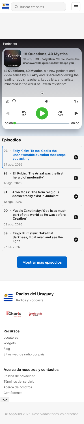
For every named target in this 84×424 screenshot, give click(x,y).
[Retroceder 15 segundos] (23, 113)
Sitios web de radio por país (24, 354)
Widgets (10, 343)
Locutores (11, 337)
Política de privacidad (19, 376)
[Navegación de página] (75, 6)
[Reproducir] (42, 113)
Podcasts (10, 44)
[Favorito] (14, 101)
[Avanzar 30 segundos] (60, 113)
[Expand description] (42, 93)
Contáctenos (13, 393)
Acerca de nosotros (18, 387)
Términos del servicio (19, 381)
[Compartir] (8, 101)
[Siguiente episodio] (75, 113)
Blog (7, 349)
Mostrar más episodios (42, 262)
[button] (46, 101)
